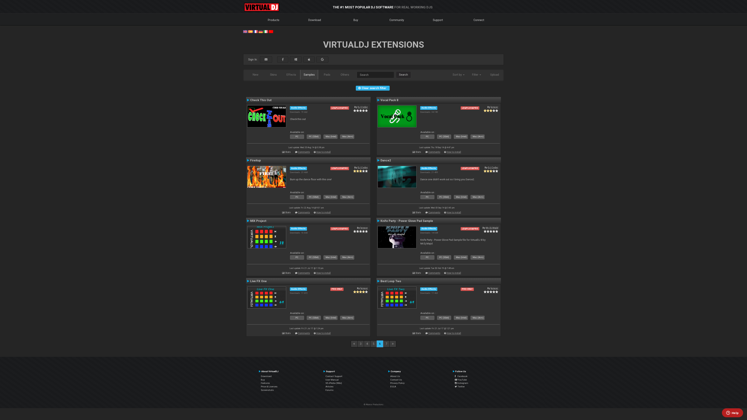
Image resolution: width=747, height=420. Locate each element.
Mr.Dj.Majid (492, 228)
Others (345, 74)
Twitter (461, 386)
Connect (478, 20)
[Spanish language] (250, 31)
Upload (494, 74)
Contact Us (396, 379)
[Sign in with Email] (266, 59)
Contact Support (333, 376)
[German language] (261, 31)
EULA (393, 386)
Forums (329, 390)
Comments (304, 152)
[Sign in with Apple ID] (309, 59)
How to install (323, 152)
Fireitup (255, 160)
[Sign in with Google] (322, 59)
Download (314, 20)
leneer (494, 107)
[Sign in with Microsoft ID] (296, 59)
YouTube (462, 379)
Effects (291, 74)
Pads (327, 74)
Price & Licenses (269, 386)
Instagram (462, 383)
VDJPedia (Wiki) (333, 383)
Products (273, 20)
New (255, 74)
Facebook (461, 376)
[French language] (255, 31)
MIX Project (258, 221)
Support (438, 20)
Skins (273, 74)
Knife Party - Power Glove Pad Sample (407, 221)
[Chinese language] (271, 31)
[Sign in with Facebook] (282, 59)
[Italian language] (266, 31)
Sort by (458, 74)
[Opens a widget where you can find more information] (732, 413)
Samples (309, 74)
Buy (355, 20)
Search (403, 74)
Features (265, 383)
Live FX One (258, 281)
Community (396, 20)
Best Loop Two (391, 281)
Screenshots (267, 390)
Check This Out (261, 100)
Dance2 (386, 160)
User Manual (332, 379)
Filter (475, 74)
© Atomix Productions (373, 404)
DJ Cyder (363, 107)
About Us (395, 376)
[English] (245, 31)
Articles (329, 386)
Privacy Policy (397, 383)
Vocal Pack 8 (389, 100)
